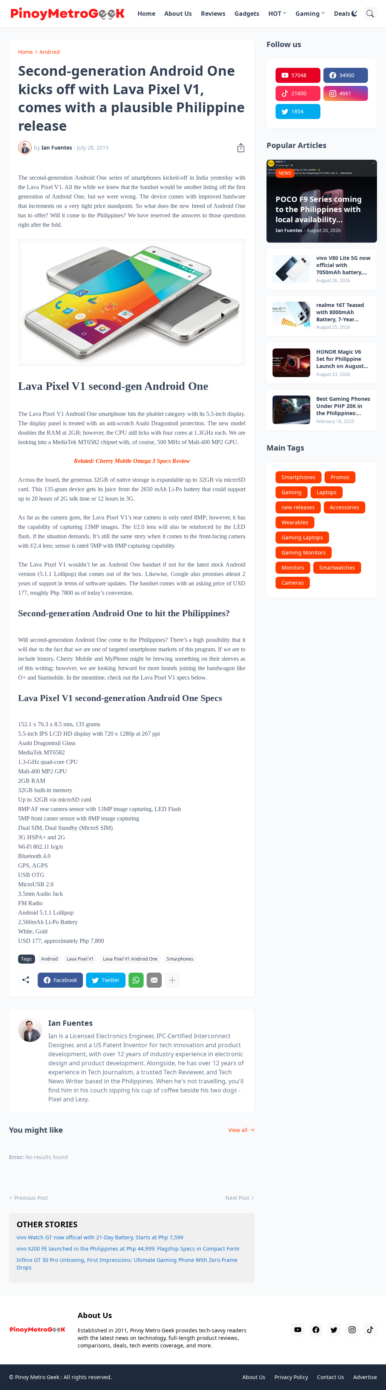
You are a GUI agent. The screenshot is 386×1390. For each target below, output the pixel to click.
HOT (274, 13)
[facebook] (316, 1330)
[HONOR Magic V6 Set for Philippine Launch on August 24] (291, 362)
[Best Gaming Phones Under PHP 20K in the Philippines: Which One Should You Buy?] (291, 410)
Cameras (293, 582)
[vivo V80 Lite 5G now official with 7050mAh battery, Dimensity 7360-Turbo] (291, 269)
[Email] (154, 980)
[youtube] (298, 1330)
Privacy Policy (291, 1377)
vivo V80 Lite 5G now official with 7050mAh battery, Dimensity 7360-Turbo (343, 265)
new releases (298, 507)
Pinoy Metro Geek (37, 1377)
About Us (178, 13)
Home (146, 13)
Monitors (293, 567)
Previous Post (31, 1197)
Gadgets (246, 13)
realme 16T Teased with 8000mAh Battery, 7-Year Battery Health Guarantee (340, 312)
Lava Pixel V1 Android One (130, 959)
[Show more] (172, 980)
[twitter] (334, 1330)
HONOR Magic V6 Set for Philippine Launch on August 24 (340, 359)
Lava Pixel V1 (80, 959)
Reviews (213, 13)
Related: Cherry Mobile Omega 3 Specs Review (132, 461)
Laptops (327, 492)
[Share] (238, 147)
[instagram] (352, 1330)
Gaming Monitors (304, 552)
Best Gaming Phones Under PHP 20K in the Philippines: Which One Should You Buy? (343, 406)
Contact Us (330, 1377)
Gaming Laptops (302, 537)
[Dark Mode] (354, 13)
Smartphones (299, 477)
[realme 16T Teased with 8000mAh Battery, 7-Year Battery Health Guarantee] (291, 316)
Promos (340, 477)
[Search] (370, 13)
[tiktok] (370, 1330)
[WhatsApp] (136, 980)
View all (238, 1129)
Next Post (237, 1197)
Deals (342, 13)
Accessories (344, 507)
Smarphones (180, 959)
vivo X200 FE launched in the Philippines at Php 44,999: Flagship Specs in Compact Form (128, 1248)
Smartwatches (337, 567)
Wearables (295, 522)
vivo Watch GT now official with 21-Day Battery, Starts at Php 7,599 (100, 1237)
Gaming (308, 13)
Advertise (365, 1377)
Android (50, 51)
